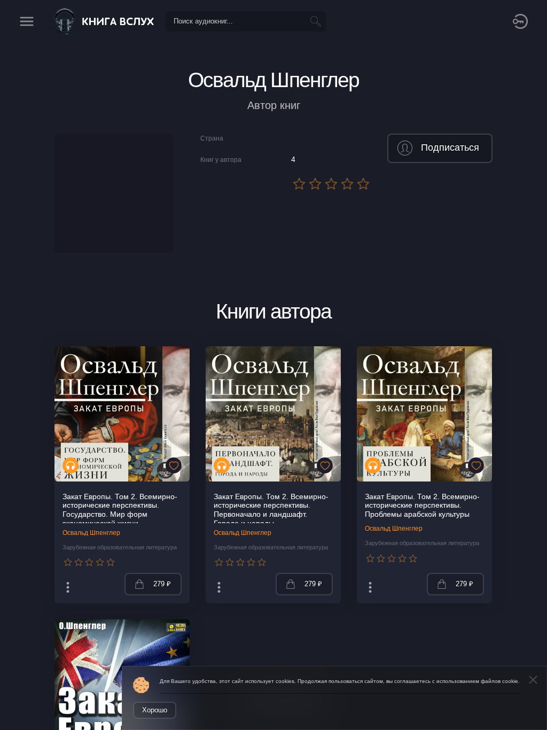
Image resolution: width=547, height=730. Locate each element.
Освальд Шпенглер (91, 533)
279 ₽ (162, 584)
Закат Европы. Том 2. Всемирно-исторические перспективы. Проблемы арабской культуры (422, 505)
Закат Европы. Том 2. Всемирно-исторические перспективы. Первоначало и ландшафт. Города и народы (271, 510)
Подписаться (450, 147)
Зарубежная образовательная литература (119, 547)
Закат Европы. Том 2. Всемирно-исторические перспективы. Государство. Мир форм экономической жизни (119, 510)
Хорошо (154, 710)
